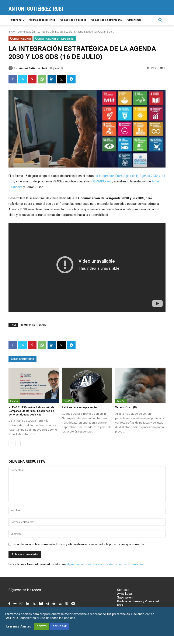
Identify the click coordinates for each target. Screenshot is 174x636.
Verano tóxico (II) (126, 407)
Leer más (12, 626)
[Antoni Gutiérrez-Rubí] (11, 68)
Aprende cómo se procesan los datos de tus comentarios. (105, 564)
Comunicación (26, 31)
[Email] (61, 79)
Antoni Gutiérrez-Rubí (33, 68)
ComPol (14, 401)
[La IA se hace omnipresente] (87, 385)
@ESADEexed (102, 181)
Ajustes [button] (25, 626)
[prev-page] (11, 443)
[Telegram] (71, 79)
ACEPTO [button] (42, 626)
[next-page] (18, 443)
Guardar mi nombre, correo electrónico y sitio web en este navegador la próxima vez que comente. (79, 544)
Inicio (11, 31)
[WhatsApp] (42, 79)
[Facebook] (12, 79)
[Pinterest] (32, 79)
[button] (161, 20)
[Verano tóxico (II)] (140, 385)
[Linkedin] (52, 79)
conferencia (28, 324)
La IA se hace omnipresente (79, 407)
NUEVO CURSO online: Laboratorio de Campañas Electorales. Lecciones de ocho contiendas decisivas (31, 411)
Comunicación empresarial (54, 38)
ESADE (42, 324)
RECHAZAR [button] (60, 626)
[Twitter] (22, 79)
